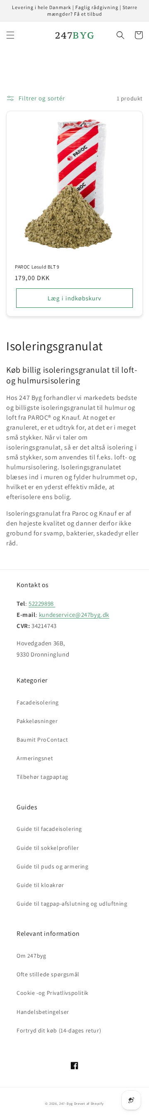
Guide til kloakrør (40, 885)
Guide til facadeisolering (49, 829)
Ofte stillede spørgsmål (48, 974)
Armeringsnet (35, 758)
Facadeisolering (38, 702)
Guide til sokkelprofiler (48, 848)
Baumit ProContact (42, 739)
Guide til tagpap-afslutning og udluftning (72, 903)
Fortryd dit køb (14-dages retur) (59, 1030)
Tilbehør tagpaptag (42, 776)
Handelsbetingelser (43, 1012)
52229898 (42, 603)
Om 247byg (31, 955)
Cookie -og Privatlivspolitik (53, 993)
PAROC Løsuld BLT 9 (37, 267)
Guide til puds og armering (53, 866)
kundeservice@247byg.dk (74, 614)
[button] (10, 35)
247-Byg (66, 1103)
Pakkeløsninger (37, 721)
